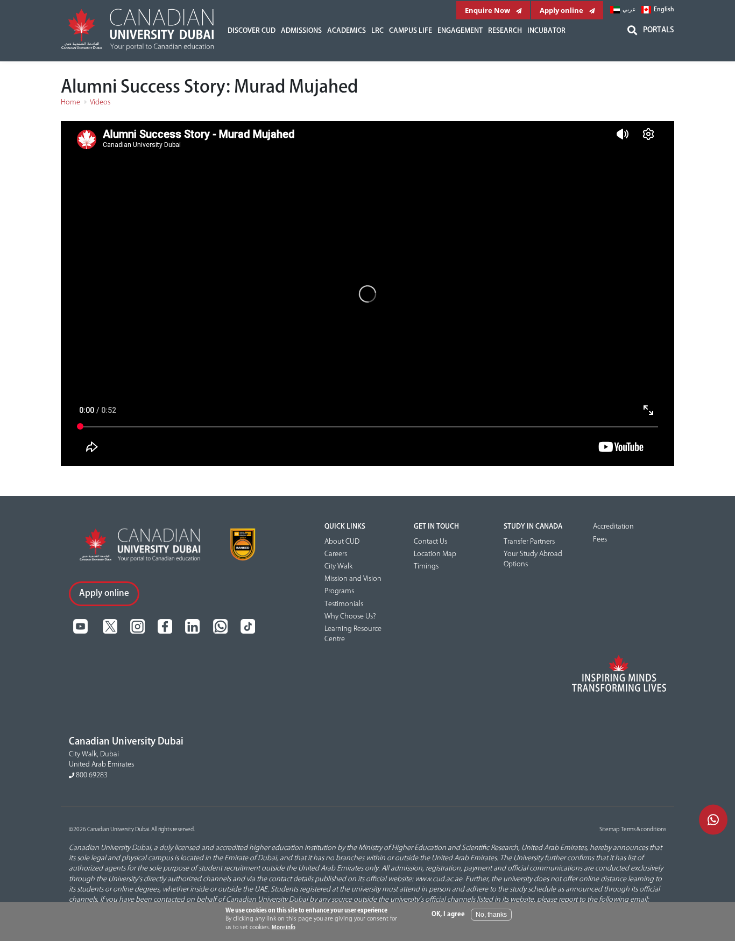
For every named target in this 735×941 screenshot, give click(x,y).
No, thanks (491, 914)
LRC (377, 31)
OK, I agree (448, 914)
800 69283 (91, 775)
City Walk (338, 566)
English (664, 9)
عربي (629, 9)
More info (283, 927)
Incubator (546, 31)
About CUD (341, 541)
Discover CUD (251, 31)
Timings (426, 566)
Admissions (301, 31)
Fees (600, 539)
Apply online (562, 10)
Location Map (435, 554)
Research (505, 31)
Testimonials (343, 604)
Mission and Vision (352, 579)
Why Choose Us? (350, 616)
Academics (346, 31)
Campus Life (410, 31)
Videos (100, 102)
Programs (339, 591)
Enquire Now (488, 10)
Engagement (460, 31)
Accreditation (613, 526)
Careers (335, 554)
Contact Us (430, 541)
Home (70, 102)
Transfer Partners (529, 541)
